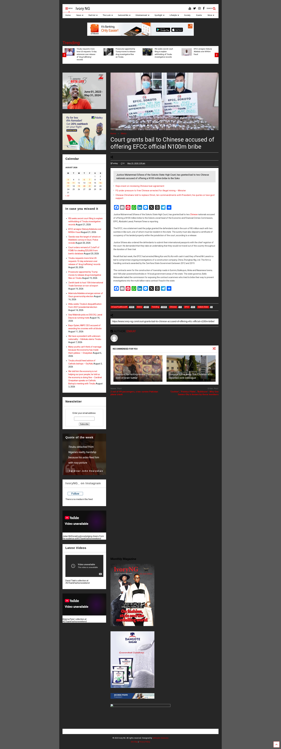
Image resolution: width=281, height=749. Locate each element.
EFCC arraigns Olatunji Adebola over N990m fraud (68, 51)
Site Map (134, 742)
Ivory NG (83, 8)
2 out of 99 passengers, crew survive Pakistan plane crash (134, 393)
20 (84, 186)
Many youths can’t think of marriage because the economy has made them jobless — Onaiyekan (84, 350)
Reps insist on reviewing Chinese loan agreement (140, 186)
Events (199, 15)
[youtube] (190, 8)
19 (79, 186)
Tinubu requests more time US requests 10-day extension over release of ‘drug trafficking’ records (186, 54)
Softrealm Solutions (160, 738)
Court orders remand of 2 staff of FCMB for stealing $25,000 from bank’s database (148, 53)
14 (90, 183)
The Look (107, 15)
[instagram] (199, 8)
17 (68, 186)
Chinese (194, 214)
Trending (71, 42)
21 (90, 186)
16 (100, 183)
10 (68, 183)
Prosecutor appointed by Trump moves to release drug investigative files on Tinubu (84, 275)
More (210, 15)
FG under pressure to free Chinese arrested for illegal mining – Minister (151, 190)
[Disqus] (164, 435)
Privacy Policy (144, 742)
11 (74, 183)
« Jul (67, 196)
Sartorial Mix (123, 15)
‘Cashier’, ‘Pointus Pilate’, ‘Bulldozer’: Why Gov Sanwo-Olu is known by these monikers (194, 393)
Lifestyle (173, 15)
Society (187, 15)
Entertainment (141, 15)
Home (68, 15)
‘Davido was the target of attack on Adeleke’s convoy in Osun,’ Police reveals (108, 53)
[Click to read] (137, 368)
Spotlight (158, 15)
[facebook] (203, 8)
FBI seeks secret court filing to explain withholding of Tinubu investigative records (85, 221)
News (78, 15)
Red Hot (92, 15)
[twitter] (194, 8)
